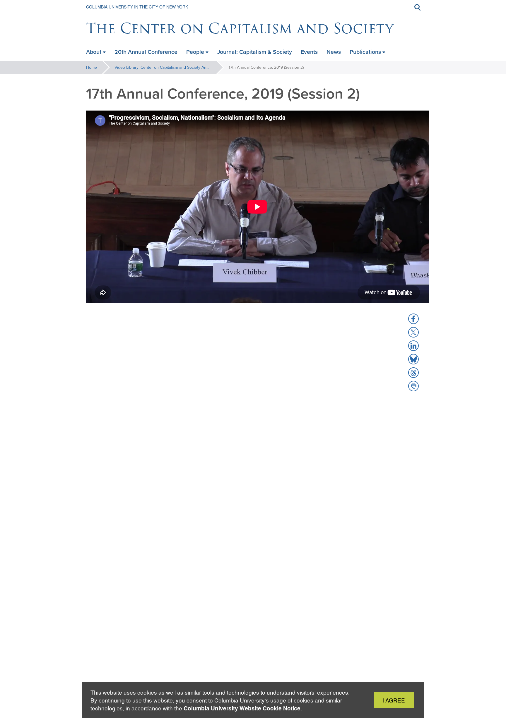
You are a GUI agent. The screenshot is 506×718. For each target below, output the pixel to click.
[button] (413, 319)
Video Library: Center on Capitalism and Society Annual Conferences (170, 67)
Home (91, 67)
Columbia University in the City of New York (137, 7)
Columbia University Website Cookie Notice (242, 708)
